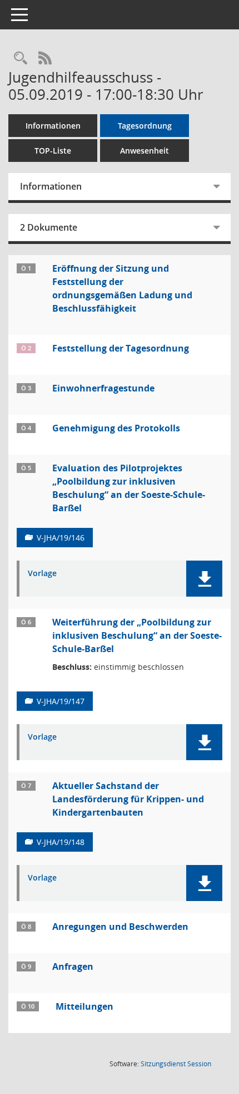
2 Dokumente (48, 227)
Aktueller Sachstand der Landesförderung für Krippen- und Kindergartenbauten (128, 799)
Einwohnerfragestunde (103, 388)
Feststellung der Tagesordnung (120, 348)
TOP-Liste (52, 150)
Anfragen (72, 966)
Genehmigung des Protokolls (116, 428)
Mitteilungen (84, 1006)
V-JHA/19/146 (60, 537)
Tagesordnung (145, 125)
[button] (204, 579)
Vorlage (42, 573)
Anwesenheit (144, 150)
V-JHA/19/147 (60, 701)
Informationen (53, 125)
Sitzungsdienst (176, 1063)
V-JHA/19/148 (60, 842)
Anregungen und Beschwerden (120, 926)
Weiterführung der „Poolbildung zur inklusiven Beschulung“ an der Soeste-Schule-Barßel (137, 635)
